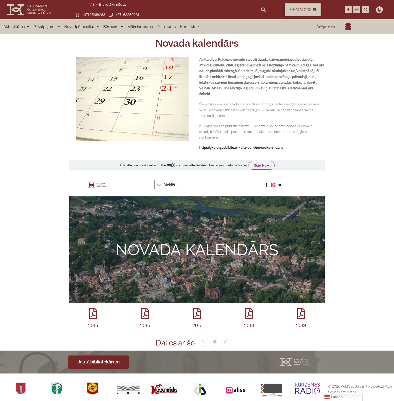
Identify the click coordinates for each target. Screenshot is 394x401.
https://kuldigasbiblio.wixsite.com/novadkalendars (241, 147)
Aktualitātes (14, 26)
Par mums (166, 26)
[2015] (93, 313)
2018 (249, 325)
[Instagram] (356, 9)
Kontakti (187, 26)
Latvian (336, 397)
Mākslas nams (140, 26)
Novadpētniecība (79, 26)
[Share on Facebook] (214, 342)
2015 (93, 325)
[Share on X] (203, 342)
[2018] (249, 313)
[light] (379, 9)
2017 (197, 325)
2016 (145, 325)
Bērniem (111, 26)
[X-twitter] (365, 9)
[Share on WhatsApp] (225, 342)
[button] (16, 26)
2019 (301, 325)
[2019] (301, 313)
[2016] (145, 313)
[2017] (197, 313)
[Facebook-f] (348, 9)
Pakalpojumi (44, 26)
